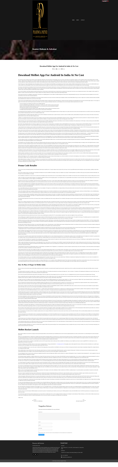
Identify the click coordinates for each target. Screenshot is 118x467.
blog (22, 397)
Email (39, 425)
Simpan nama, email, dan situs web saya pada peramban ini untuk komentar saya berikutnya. (55, 432)
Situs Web (40, 428)
